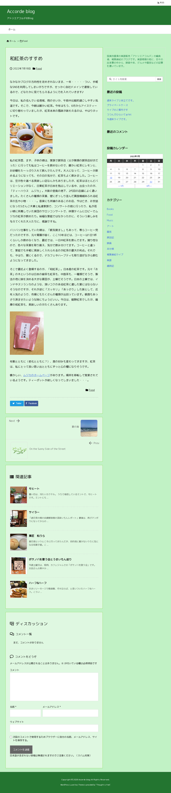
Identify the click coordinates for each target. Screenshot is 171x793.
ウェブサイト (17, 721)
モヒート (34, 488)
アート (110, 226)
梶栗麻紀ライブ (115, 254)
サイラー (34, 512)
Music (110, 220)
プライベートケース (117, 105)
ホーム (12, 40)
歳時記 (110, 265)
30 (151, 181)
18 (111, 177)
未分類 (110, 248)
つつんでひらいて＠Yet (119, 114)
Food (25, 40)
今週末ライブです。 (117, 119)
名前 (13, 706)
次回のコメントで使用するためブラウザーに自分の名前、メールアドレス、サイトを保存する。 (55, 738)
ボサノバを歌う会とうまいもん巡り (50, 559)
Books (110, 209)
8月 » (149, 185)
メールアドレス (52, 706)
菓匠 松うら (37, 536)
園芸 (109, 231)
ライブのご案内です (117, 109)
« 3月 (121, 185)
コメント (14, 670)
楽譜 (109, 260)
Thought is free (103, 784)
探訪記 (110, 237)
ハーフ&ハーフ (38, 583)
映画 (109, 243)
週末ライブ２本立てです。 (121, 100)
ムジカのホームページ (36, 375)
